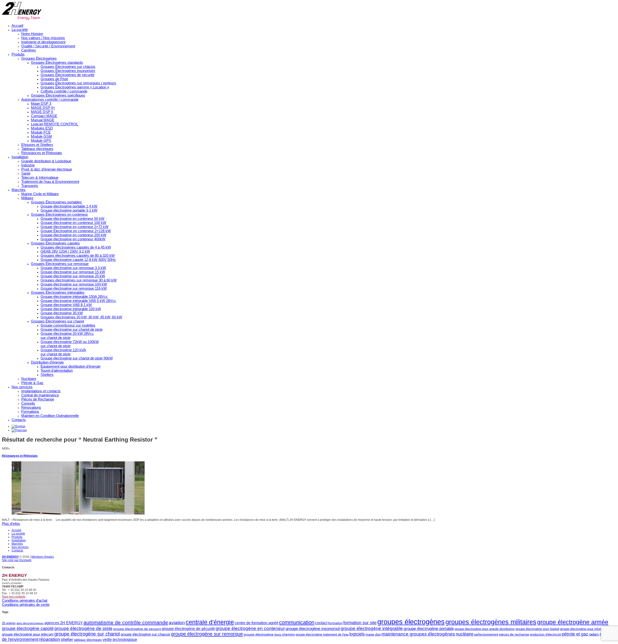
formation (335, 623)
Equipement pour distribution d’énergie (70, 366)
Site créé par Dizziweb (16, 560)
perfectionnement (486, 634)
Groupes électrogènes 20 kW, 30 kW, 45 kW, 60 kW (81, 317)
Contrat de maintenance (40, 395)
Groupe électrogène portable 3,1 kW (69, 210)
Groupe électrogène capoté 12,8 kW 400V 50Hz (78, 260)
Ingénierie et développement (43, 42)
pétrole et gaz (575, 634)
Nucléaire (28, 379)
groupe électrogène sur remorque (207, 634)
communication (296, 622)
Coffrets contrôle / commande (64, 91)
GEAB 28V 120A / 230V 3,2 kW (65, 251)
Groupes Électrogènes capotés (55, 243)
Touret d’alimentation (57, 370)
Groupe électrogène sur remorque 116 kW (74, 288)
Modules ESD (42, 128)
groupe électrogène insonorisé (313, 628)
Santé (25, 173)
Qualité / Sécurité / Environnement (48, 46)
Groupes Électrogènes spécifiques (58, 95)
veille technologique (120, 639)
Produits (18, 54)
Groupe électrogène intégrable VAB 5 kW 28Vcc (78, 301)
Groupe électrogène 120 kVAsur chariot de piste (63, 352)
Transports (29, 186)
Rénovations (31, 407)
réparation (49, 639)
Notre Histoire (32, 34)
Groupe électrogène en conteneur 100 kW (73, 223)
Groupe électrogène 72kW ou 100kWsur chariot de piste (70, 344)
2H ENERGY (10, 556)
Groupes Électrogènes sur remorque (60, 264)
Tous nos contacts (13, 596)
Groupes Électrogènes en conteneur (59, 214)
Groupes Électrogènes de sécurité (67, 75)
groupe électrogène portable (429, 628)
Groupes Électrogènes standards (57, 62)
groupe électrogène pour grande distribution (485, 629)
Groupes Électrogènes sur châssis (68, 66)
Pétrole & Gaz (32, 383)
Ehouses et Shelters (37, 145)
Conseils (28, 403)
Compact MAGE (44, 116)
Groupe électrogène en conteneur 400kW (73, 239)
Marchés (19, 190)
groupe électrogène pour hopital (537, 629)
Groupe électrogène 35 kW (62, 313)
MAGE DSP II (42, 112)
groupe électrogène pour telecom (28, 634)
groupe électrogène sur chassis (145, 634)
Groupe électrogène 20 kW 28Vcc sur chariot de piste (67, 335)
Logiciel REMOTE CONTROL (54, 124)
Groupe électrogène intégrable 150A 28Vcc (74, 296)
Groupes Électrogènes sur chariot (57, 321)
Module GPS (41, 140)
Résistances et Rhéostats (41, 153)
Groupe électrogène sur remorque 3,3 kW (73, 268)
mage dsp (373, 634)
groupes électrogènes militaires (490, 622)
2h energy (9, 623)
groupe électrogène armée (572, 622)
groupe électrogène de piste (83, 628)
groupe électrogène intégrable (372, 628)
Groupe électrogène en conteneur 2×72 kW (74, 227)
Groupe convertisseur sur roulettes (68, 325)
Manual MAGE (42, 120)
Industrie (28, 165)
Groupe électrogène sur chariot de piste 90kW (77, 358)
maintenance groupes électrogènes (418, 634)
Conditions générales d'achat (24, 600)
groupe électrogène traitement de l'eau (322, 634)
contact (321, 623)
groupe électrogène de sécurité (188, 628)
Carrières (28, 50)
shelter (67, 639)
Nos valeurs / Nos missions (43, 38)
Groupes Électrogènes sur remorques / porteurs (78, 83)
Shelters (47, 374)
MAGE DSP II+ (43, 108)
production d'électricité (545, 634)
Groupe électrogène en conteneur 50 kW (72, 218)
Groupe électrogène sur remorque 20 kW (73, 276)
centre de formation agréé (256, 623)
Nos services (22, 387)
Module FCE (41, 132)
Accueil (17, 25)
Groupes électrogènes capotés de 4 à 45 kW (76, 247)
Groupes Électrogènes (39, 58)
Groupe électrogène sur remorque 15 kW (73, 272)
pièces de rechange (514, 634)
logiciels (357, 634)
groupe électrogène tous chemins (269, 634)
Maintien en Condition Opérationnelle (50, 416)
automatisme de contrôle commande (126, 622)
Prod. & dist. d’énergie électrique (46, 169)
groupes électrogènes (411, 622)
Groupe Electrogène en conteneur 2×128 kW (76, 231)
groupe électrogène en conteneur (250, 628)
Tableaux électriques (37, 149)
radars (594, 634)
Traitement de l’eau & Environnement (50, 181)
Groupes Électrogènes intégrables (57, 292)
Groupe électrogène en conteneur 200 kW (73, 235)
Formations (30, 411)
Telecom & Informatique (39, 177)
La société (20, 30)
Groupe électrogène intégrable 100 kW (71, 309)
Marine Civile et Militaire (40, 194)
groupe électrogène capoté (28, 628)
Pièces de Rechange (37, 399)
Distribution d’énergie (47, 362)
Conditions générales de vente (25, 604)
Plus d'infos (11, 524)
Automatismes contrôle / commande (49, 99)
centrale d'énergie (210, 622)
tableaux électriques (88, 640)
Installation (20, 157)
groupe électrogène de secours (137, 629)
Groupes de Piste (54, 79)
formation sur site (360, 622)
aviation (177, 622)
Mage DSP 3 (41, 103)
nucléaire (464, 634)
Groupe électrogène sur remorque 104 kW (74, 284)
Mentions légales (42, 556)
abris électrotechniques (30, 623)
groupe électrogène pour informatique (585, 629)
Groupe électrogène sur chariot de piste (72, 329)
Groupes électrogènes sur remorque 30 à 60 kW (79, 280)
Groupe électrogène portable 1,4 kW (69, 206)
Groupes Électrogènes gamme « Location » (75, 87)
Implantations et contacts (41, 391)
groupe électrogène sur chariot (87, 634)
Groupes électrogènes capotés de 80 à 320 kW (78, 255)
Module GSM (41, 136)
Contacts (19, 420)
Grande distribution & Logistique (46, 161)
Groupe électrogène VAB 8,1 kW (66, 305)
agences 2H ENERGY (63, 623)
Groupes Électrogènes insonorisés (68, 71)
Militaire (27, 198)
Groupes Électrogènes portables (56, 202)
